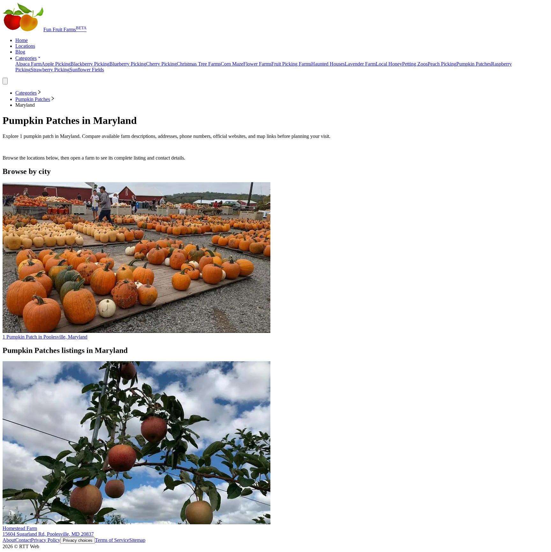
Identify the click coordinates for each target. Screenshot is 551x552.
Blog (20, 51)
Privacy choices (77, 540)
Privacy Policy (45, 540)
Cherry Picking (161, 64)
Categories (26, 58)
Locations (25, 46)
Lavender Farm (360, 64)
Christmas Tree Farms (199, 64)
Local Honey (389, 64)
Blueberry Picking (127, 64)
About (9, 540)
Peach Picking (442, 64)
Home (21, 40)
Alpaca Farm (28, 64)
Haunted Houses (328, 64)
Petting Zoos (415, 64)
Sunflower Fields (87, 69)
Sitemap (137, 540)
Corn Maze (232, 64)
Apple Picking (55, 64)
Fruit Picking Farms (291, 64)
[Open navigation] (5, 81)
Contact (23, 540)
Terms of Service (112, 540)
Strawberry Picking (50, 69)
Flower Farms (257, 64)
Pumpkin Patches (473, 64)
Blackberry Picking (89, 64)
